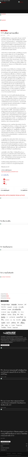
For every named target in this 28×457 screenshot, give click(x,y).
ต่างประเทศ (3, 312)
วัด (14, 320)
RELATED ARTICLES (5, 195)
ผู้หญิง (3, 317)
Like (7, 293)
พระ (7, 317)
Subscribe (8, 298)
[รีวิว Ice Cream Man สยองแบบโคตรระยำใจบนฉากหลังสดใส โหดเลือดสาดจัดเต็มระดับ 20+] (14, 388)
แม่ (9, 325)
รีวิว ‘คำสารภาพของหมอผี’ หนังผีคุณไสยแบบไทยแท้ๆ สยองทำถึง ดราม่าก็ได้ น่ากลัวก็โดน (14, 372)
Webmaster (9, 453)
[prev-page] (0, 275)
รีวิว (2, 320)
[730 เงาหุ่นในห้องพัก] (14, 259)
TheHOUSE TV (4, 450)
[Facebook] (10, 0)
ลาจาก (7, 320)
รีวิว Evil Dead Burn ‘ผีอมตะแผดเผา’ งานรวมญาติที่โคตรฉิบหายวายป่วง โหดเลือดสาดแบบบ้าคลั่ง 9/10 (14, 433)
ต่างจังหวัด (17, 309)
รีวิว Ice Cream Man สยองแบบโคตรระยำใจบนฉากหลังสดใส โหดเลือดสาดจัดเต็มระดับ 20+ (13, 403)
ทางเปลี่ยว (14, 312)
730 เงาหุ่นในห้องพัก (7, 273)
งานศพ (9, 309)
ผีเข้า (22, 314)
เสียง (2, 325)
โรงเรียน (3, 327)
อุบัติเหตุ (13, 322)
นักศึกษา (3, 314)
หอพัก (3, 323)
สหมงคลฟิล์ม (18, 319)
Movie (2, 445)
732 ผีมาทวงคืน (5, 221)
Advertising (19, 453)
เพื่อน (23, 323)
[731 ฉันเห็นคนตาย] (14, 233)
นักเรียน (9, 314)
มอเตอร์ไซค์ (19, 317)
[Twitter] (12, 0)
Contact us (14, 453)
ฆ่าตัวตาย (3, 309)
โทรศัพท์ (13, 325)
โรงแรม (9, 327)
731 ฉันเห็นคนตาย (6, 247)
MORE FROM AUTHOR (18, 195)
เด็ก (18, 322)
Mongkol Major (5, 304)
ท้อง (19, 312)
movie (14, 304)
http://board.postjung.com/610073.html (9, 171)
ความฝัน (15, 307)
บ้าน (14, 314)
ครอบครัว (10, 307)
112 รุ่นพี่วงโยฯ (24, 190)
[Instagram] (11, 0)
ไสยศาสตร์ (15, 327)
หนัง (24, 320)
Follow (7, 295)
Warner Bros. (3, 307)
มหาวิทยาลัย (12, 317)
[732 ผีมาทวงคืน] (14, 207)
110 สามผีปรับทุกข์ (5, 190)
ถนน (8, 312)
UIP (25, 304)
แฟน (6, 325)
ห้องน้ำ (8, 322)
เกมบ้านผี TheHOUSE (5, 447)
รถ (25, 317)
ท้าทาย (22, 312)
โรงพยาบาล (19, 325)
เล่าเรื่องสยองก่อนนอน (4, 30)
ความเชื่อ (21, 307)
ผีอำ (18, 314)
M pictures (20, 304)
